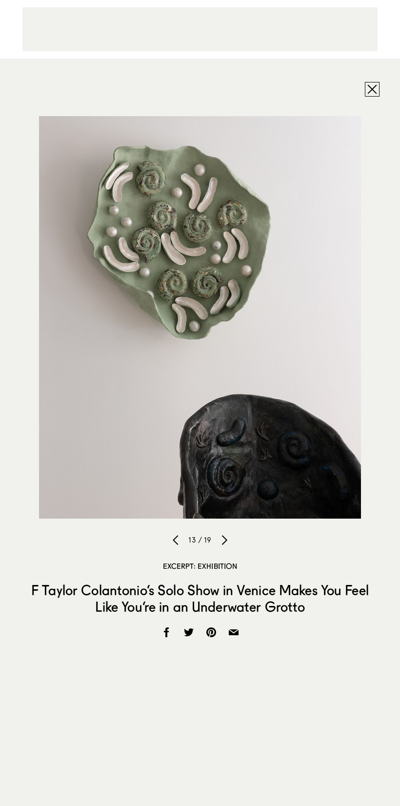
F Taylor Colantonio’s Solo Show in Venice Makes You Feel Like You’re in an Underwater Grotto (200, 598)
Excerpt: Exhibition (200, 566)
